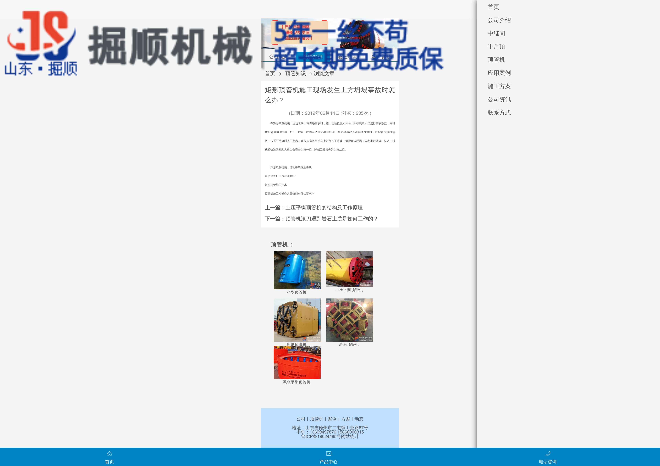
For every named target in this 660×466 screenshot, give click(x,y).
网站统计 (350, 436)
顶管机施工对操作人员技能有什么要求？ (289, 193)
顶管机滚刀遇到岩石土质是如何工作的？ (331, 218)
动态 (359, 418)
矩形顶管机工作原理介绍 (280, 176)
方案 (345, 418)
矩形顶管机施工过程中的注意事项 (291, 167)
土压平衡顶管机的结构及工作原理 (324, 207)
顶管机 (316, 418)
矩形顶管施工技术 (276, 185)
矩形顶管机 (280, 123)
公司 (300, 418)
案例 (332, 418)
